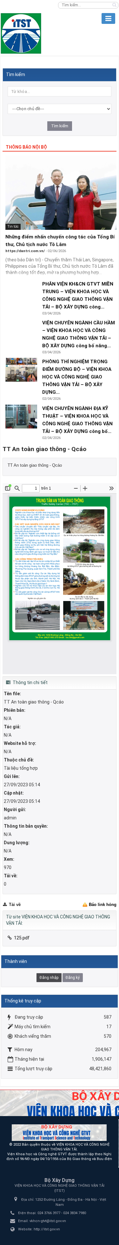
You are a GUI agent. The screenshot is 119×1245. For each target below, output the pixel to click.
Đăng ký (73, 977)
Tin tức (13, 226)
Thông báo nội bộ (26, 147)
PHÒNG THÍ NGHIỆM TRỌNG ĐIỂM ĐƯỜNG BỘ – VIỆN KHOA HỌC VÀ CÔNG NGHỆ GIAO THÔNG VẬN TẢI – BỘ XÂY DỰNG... (76, 377)
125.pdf (22, 937)
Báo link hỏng (102, 904)
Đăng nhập (49, 977)
